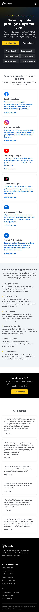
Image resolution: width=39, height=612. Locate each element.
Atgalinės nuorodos (10, 61)
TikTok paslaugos (28, 56)
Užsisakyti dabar (11, 43)
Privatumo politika (8, 595)
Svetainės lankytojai (28, 61)
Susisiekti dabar (19, 392)
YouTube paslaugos (12, 56)
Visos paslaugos (28, 43)
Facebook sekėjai (11, 51)
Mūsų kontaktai (7, 598)
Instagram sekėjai (27, 51)
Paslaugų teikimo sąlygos (10, 592)
